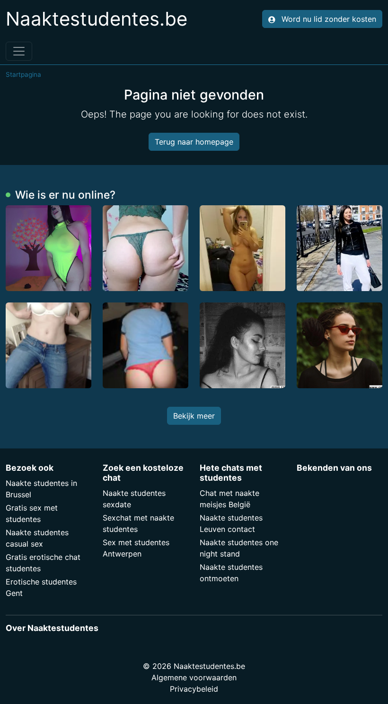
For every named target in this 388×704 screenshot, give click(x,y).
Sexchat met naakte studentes (138, 523)
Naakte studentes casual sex (37, 538)
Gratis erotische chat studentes (43, 562)
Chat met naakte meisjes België (229, 498)
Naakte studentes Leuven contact (231, 523)
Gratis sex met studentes (32, 513)
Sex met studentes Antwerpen (136, 548)
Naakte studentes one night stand (239, 548)
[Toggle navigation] (19, 51)
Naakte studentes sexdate (134, 498)
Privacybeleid (194, 689)
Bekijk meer (194, 416)
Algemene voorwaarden (194, 677)
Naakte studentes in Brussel (41, 488)
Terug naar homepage (194, 141)
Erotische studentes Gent (41, 587)
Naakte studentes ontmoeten (231, 572)
